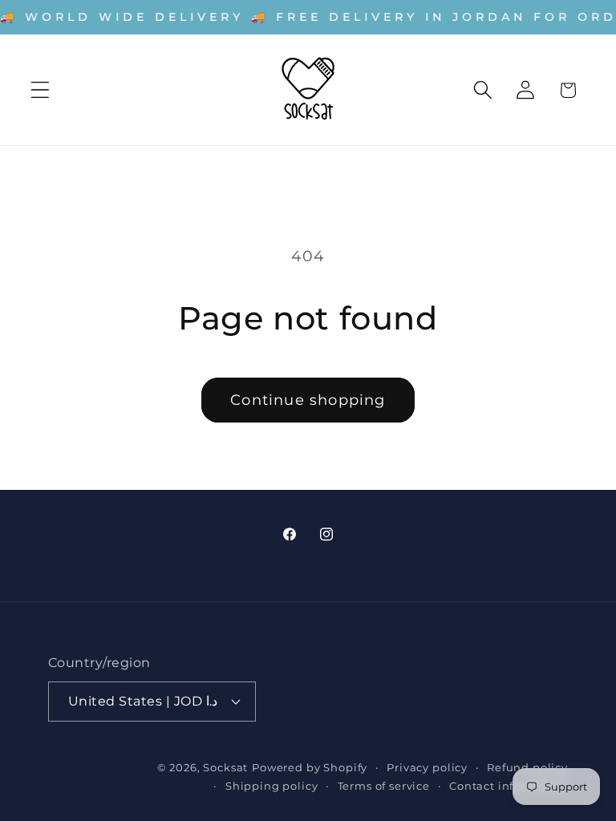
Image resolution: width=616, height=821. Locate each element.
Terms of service (384, 785)
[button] (40, 90)
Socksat (225, 767)
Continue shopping (307, 400)
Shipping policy (271, 785)
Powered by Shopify (309, 767)
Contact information (508, 785)
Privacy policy (427, 767)
